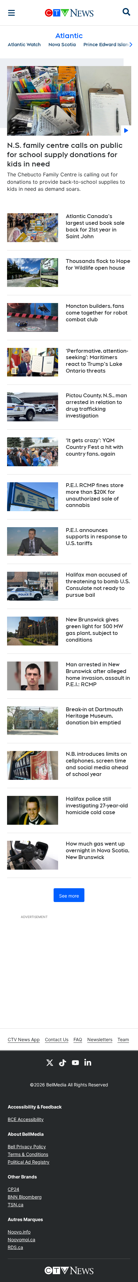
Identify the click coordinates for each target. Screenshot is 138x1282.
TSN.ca (15, 1204)
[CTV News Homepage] (69, 13)
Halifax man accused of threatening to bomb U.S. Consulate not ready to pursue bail (98, 585)
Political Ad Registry (28, 1162)
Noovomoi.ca (21, 1239)
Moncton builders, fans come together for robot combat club (96, 313)
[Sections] (11, 12)
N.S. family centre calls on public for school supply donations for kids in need (65, 154)
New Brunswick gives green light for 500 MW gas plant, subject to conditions (94, 630)
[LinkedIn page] (88, 1062)
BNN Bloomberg (25, 1197)
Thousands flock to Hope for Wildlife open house (98, 264)
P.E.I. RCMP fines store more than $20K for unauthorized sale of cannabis (95, 495)
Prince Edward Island (107, 44)
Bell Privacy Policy (27, 1146)
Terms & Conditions (28, 1154)
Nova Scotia (62, 44)
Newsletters (99, 1039)
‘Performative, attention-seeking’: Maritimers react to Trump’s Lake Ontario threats (97, 361)
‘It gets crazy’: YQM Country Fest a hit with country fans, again (94, 447)
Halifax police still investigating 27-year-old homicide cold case (97, 805)
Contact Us (56, 1039)
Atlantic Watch (24, 44)
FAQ (77, 1039)
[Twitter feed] (50, 1062)
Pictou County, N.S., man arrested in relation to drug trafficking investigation (96, 405)
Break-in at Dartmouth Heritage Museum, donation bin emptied (94, 716)
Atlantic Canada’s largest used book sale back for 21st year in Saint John (95, 226)
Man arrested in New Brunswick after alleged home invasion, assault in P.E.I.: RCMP (98, 674)
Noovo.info (19, 1232)
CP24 (13, 1189)
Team (123, 1039)
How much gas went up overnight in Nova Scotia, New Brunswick (97, 850)
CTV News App (24, 1039)
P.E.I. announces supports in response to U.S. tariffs (96, 537)
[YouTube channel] (75, 1062)
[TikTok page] (62, 1062)
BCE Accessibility (26, 1119)
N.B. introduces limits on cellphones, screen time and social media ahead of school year (97, 764)
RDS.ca (15, 1247)
